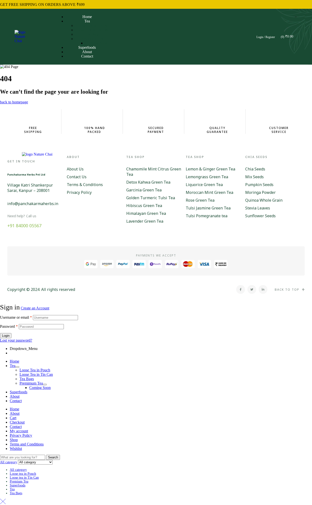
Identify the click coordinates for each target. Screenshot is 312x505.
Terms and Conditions (27, 444)
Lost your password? (16, 340)
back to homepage (14, 102)
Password (9, 326)
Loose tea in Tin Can (24, 477)
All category (18, 470)
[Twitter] (251, 289)
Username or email (16, 317)
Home (14, 361)
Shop (14, 440)
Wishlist (16, 448)
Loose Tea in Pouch (35, 370)
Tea (12, 366)
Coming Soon (40, 388)
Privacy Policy (21, 435)
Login (6, 335)
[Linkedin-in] (263, 289)
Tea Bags (27, 379)
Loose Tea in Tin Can (36, 374)
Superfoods (18, 392)
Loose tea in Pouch (23, 473)
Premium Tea (19, 481)
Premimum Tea (31, 383)
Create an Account (35, 308)
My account (19, 431)
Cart (13, 418)
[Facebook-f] (240, 289)
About (15, 396)
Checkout (17, 422)
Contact (16, 401)
